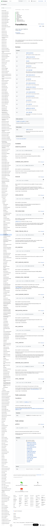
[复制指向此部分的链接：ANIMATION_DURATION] (27, 146)
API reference (4, 4)
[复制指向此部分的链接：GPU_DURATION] (23, 247)
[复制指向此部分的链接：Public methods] (24, 421)
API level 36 (42, 231)
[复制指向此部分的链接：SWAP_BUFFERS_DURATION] (28, 310)
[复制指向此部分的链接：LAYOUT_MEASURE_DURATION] (30, 294)
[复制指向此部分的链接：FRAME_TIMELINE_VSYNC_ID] (29, 231)
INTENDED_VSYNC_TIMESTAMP (31, 87)
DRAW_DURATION (28, 66)
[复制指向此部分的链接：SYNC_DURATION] (24, 326)
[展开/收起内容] (19, 12)
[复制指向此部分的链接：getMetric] (20, 424)
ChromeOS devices (26, 501)
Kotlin (40, 26)
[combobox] (22, 1)
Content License (39, 474)
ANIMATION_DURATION (30, 445)
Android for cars (26, 503)
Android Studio (40, 1)
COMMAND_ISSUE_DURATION (31, 451)
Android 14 (31, 501)
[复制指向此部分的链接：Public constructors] (27, 395)
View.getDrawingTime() (35, 389)
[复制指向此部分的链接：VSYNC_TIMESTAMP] (25, 378)
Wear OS (26, 499)
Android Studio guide (38, 499)
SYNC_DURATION (28, 100)
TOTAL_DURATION (29, 104)
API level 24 (42, 195)
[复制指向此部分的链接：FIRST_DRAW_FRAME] (25, 211)
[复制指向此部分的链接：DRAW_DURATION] (24, 195)
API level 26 (42, 277)
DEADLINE (27, 61)
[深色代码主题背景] (43, 149)
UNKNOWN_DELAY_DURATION (30, 108)
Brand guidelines (22, 522)
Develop (23, 9)
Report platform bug (43, 497)
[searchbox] (6, 8)
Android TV (26, 505)
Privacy (20, 505)
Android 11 (31, 505)
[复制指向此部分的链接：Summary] (21, 47)
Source (14, 503)
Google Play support (43, 502)
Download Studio (37, 505)
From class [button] (21, 138)
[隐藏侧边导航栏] (11, 525)
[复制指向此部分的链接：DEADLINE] (21, 176)
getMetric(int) (18, 221)
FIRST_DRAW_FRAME (29, 70)
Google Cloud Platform (16, 517)
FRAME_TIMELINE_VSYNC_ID (30, 75)
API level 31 (42, 176)
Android (14, 513)
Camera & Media (20, 503)
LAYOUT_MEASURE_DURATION (30, 92)
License (17, 522)
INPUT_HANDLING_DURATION (30, 83)
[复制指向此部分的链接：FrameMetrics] (22, 398)
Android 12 (31, 504)
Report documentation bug (43, 500)
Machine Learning (20, 499)
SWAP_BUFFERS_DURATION (30, 96)
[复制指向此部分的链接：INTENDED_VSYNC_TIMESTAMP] (30, 277)
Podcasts (14, 507)
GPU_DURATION (28, 79)
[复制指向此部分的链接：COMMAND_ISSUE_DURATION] (29, 161)
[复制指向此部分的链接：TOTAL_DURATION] (24, 342)
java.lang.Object (17, 32)
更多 (10, 1)
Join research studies (43, 505)
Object (20, 30)
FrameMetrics (18, 121)
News (14, 504)
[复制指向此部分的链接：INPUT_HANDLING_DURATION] (29, 262)
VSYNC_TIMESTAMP (29, 112)
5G (19, 506)
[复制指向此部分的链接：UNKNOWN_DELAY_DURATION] (30, 362)
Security (14, 501)
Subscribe (36, 524)
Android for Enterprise (15, 500)
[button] (6, 10)
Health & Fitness (20, 501)
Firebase (14, 516)
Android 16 (31, 498)
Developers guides (37, 501)
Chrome (14, 514)
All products (15, 519)
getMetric (28, 129)
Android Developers (18, 9)
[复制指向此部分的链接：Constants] (22, 143)
